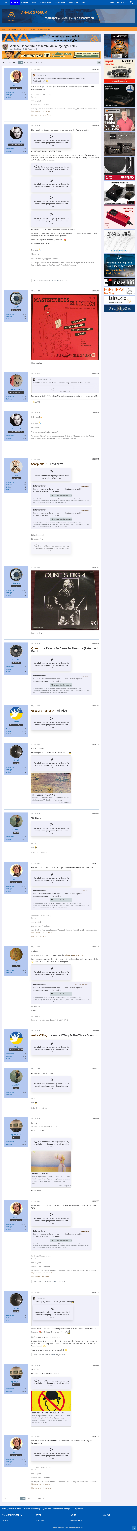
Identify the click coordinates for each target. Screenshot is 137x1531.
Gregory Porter (41, 710)
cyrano (53, 1281)
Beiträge (9, 95)
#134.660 (95, 1436)
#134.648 (95, 643)
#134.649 (95, 706)
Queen (35, 648)
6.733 (21, 62)
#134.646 (95, 459)
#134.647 (95, 567)
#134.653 (95, 947)
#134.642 (95, 125)
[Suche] (131, 2)
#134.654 (95, 1030)
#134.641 (95, 69)
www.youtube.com (81, 985)
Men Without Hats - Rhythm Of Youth (48, 1413)
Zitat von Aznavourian (44, 379)
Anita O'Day (39, 1035)
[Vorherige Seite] (4, 62)
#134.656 (95, 1118)
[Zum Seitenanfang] (134, 1528)
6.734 (26, 62)
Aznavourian (54, 280)
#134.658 (95, 1292)
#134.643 (95, 291)
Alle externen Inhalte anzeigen (61, 495)
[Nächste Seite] (41, 62)
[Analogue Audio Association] (68, 16)
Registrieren (121, 2)
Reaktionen (10, 92)
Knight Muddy (77, 955)
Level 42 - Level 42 (40, 1174)
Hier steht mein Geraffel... (41, 115)
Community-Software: (68, 1528)
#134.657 (95, 1201)
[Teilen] (99, 62)
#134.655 (95, 1069)
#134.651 (95, 813)
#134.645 (95, 412)
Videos (8, 489)
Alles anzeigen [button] (65, 391)
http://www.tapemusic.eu (40, 111)
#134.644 (95, 373)
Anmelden (110, 2)
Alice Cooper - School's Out (43, 795)
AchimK (67, 955)
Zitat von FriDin (41, 75)
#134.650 (95, 744)
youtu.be (84, 486)
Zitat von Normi (41, 1298)
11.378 (36, 62)
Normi (53, 1355)
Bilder (8, 97)
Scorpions (37, 464)
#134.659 (95, 1365)
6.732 (15, 62)
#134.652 (95, 863)
